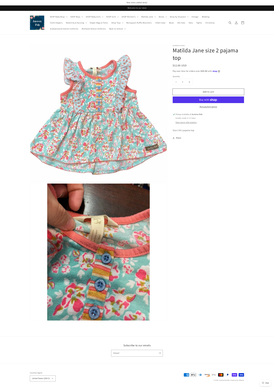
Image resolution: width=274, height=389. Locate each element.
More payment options (208, 107)
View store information (186, 122)
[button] (230, 23)
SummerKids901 (224, 380)
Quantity (176, 76)
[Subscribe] (159, 353)
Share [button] (178, 138)
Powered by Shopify (237, 380)
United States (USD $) (41, 378)
